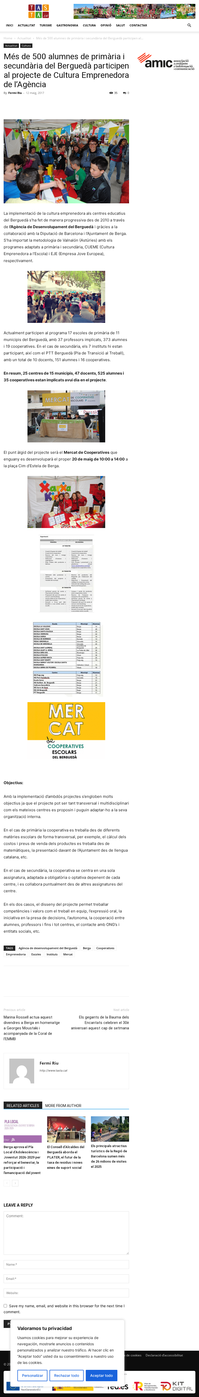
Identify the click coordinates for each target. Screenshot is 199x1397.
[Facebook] (9, 104)
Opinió (106, 25)
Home (8, 38)
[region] (67, 1353)
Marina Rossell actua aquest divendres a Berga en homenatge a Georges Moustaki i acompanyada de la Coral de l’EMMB (32, 1028)
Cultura (89, 25)
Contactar (138, 25)
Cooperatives (105, 948)
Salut (120, 25)
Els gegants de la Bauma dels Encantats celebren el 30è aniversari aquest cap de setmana (100, 1022)
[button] (189, 25)
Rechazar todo (66, 1375)
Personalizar (32, 1375)
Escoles (36, 954)
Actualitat (26, 25)
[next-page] (15, 1183)
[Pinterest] (32, 104)
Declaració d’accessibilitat (164, 1355)
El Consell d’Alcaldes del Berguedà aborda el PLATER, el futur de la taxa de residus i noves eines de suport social (65, 1157)
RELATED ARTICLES (23, 1106)
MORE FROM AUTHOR (63, 1106)
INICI (9, 25)
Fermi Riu (15, 93)
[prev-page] (7, 1183)
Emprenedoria (16, 954)
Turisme (46, 25)
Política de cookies (128, 1355)
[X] (21, 104)
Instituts (52, 954)
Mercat (68, 954)
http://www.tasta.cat (53, 1070)
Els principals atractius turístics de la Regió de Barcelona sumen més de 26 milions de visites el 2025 (109, 1156)
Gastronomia (67, 25)
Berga (87, 948)
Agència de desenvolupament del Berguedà (48, 948)
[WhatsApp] (44, 104)
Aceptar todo (101, 1375)
